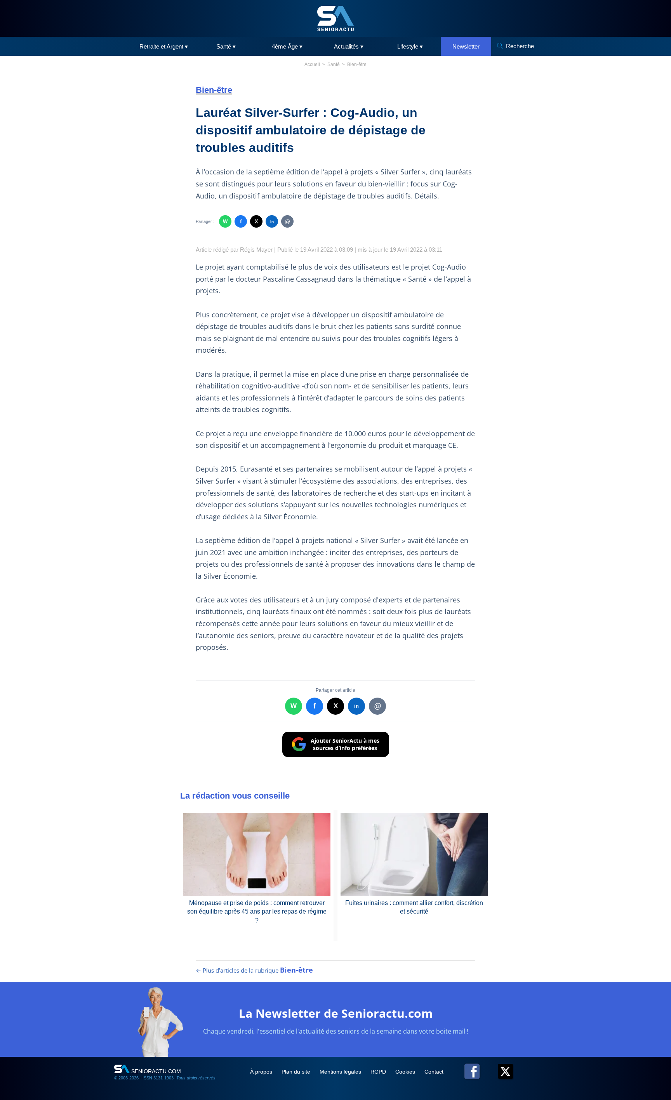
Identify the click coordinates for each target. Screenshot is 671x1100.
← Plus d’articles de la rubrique (254, 970)
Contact (433, 1072)
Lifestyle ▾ (410, 46)
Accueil (312, 64)
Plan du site (297, 1072)
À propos (262, 1072)
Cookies (406, 1072)
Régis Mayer (256, 249)
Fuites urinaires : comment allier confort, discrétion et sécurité (414, 907)
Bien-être (357, 64)
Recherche (520, 46)
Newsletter (466, 46)
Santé (333, 64)
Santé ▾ (226, 46)
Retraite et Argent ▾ (163, 46)
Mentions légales (341, 1072)
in (272, 221)
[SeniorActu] (335, 18)
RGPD (379, 1072)
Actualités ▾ (348, 46)
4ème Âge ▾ (287, 46)
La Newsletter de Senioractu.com (336, 1013)
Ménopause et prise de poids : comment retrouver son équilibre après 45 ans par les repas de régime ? (257, 912)
